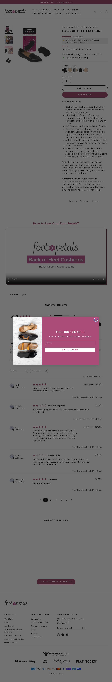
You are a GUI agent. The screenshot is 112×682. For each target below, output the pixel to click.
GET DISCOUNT (70, 350)
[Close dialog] (96, 319)
